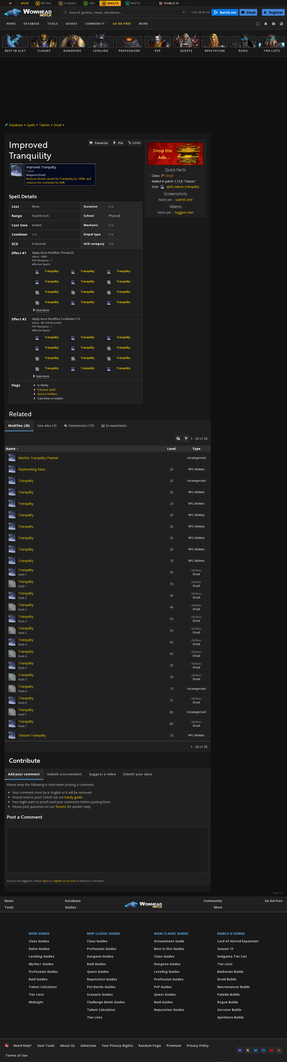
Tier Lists (36, 994)
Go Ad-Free (122, 24)
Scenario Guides (100, 994)
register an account (64, 880)
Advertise (88, 1045)
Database (31, 24)
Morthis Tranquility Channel (38, 458)
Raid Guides (38, 979)
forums (61, 806)
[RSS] (279, 1050)
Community (95, 24)
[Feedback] (273, 23)
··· (147, 3)
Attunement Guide (169, 941)
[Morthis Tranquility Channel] (12, 457)
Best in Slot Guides (169, 949)
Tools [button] (52, 24)
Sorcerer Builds (229, 1010)
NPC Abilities (196, 469)
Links (137, 143)
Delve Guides (39, 949)
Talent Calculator (43, 987)
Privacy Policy (198, 1045)
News (11, 24)
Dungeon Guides (100, 956)
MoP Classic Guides (103, 933)
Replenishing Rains (31, 469)
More (218, 907)
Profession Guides (43, 971)
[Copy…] (178, 438)
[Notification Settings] (265, 23)
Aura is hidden (47, 394)
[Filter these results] (186, 438)
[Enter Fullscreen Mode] (257, 23)
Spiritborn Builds (230, 1017)
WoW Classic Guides (171, 933)
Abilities (196, 570)
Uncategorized (196, 458)
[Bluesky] (255, 1050)
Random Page (150, 1045)
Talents (44, 125)
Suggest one (184, 212)
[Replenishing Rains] (12, 469)
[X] (247, 1050)
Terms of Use (17, 1055)
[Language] (281, 23)
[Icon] (17, 171)
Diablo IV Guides (231, 933)
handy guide (73, 797)
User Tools (45, 1045)
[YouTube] (271, 1050)
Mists (135, 3)
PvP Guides (163, 987)
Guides (71, 24)
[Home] (30, 12)
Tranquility (25, 481)
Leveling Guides (41, 956)
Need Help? (22, 1045)
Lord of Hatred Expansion (237, 941)
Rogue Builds (227, 1002)
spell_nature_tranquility (182, 186)
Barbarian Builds (230, 971)
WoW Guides (39, 933)
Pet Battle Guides (101, 987)
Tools (8, 907)
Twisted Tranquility (32, 735)
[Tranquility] (12, 480)
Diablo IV (171, 3)
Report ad (278, 893)
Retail (46, 3)
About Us (67, 1045)
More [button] (143, 24)
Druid (57, 125)
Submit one (183, 199)
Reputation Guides (102, 979)
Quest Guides (98, 971)
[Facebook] (263, 1050)
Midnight (36, 1002)
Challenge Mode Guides (106, 1002)
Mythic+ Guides (41, 964)
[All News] (10, 3)
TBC (92, 3)
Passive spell (46, 390)
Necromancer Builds (233, 987)
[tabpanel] (107, 592)
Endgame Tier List (232, 956)
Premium (174, 1045)
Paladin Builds (228, 994)
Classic (70, 3)
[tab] (19, 425)
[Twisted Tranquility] (12, 735)
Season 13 (225, 949)
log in (45, 880)
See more (42, 310)
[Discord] (240, 1050)
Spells (31, 125)
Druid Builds (226, 979)
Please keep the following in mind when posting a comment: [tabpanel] (59, 832)
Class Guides (39, 941)
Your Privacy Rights (117, 1045)
